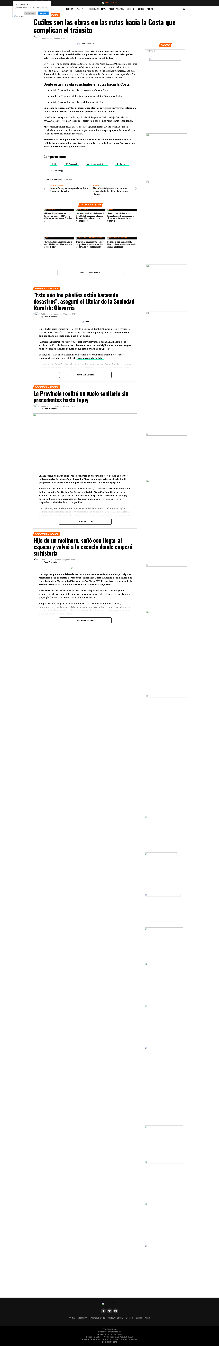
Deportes (130, 9)
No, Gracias (30, 13)
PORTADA (68, 179)
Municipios (81, 9)
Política (69, 9)
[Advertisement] (165, 111)
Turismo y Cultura (116, 9)
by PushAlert (20, 16)
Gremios (141, 9)
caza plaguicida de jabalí (90, 358)
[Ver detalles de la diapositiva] (166, 153)
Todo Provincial (50, 317)
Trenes (150, 9)
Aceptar (43, 13)
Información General (97, 9)
